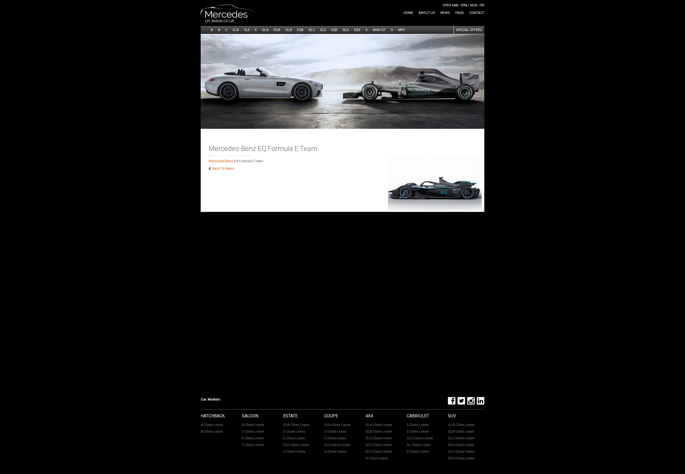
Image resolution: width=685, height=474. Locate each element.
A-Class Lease (212, 425)
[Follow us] (451, 403)
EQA (277, 30)
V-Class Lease (294, 451)
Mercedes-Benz (221, 161)
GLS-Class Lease (379, 451)
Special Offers (469, 30)
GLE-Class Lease (378, 445)
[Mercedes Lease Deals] (228, 21)
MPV (401, 30)
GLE (323, 30)
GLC (312, 30)
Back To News (222, 168)
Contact (476, 13)
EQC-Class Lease (461, 458)
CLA (236, 30)
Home (408, 13)
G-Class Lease (377, 458)
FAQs (459, 13)
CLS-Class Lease (296, 445)
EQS (357, 30)
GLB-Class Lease (379, 431)
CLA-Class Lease (296, 425)
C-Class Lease (253, 431)
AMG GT (379, 30)
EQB (300, 30)
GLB (289, 30)
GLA (265, 30)
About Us (426, 13)
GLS (345, 30)
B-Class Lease (212, 431)
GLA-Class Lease (379, 425)
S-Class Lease (253, 445)
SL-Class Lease (419, 445)
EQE (334, 30)
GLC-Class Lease (379, 438)
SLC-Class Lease (420, 438)
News (445, 13)
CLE (247, 30)
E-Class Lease (253, 438)
